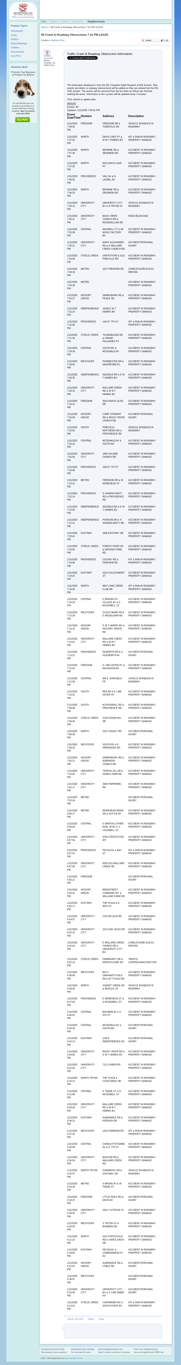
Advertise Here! (19, 67)
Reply (101, 1319)
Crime (14, 35)
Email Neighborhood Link (110, 1349)
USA (43, 21)
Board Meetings (19, 43)
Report (91, 1319)
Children (15, 47)
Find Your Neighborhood (146, 1349)
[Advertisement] (104, 10)
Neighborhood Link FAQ (52, 1349)
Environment (17, 52)
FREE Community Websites (23, 17)
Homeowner (17, 31)
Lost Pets (16, 56)
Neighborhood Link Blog (82, 1349)
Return (44, 27)
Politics (15, 39)
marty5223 (48, 58)
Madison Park (58, 40)
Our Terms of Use (75, 1358)
